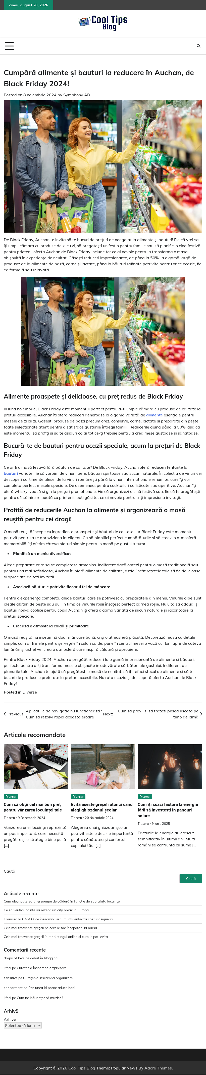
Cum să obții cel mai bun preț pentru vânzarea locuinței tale (33, 807)
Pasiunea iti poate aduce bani (51, 987)
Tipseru (9, 818)
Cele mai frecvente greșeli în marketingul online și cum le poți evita (56, 936)
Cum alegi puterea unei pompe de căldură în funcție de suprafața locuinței (62, 901)
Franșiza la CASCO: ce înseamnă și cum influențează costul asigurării (58, 919)
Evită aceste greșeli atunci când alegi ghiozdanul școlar (102, 807)
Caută (9, 871)
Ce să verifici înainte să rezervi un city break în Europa (46, 910)
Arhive (10, 1019)
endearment (13, 987)
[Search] (198, 46)
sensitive (10, 978)
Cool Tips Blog (81, 1067)
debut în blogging (44, 958)
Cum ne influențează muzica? (40, 998)
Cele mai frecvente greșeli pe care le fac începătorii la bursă (50, 928)
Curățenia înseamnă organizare (41, 968)
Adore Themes (158, 1067)
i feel (7, 968)
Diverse (30, 692)
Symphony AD (76, 94)
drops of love (14, 958)
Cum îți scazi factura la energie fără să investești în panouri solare (168, 810)
